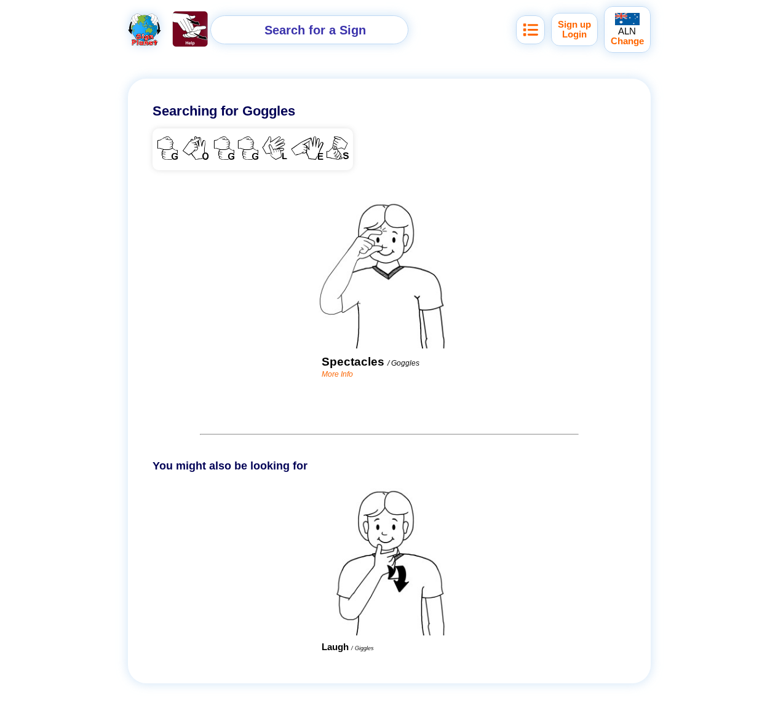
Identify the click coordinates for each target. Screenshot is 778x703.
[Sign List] (530, 29)
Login (574, 34)
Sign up (574, 24)
